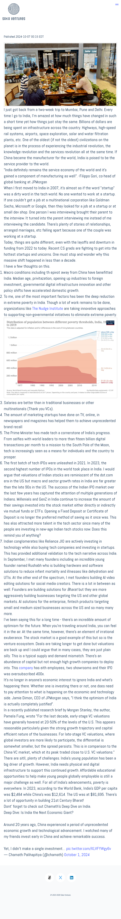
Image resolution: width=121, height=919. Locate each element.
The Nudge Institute (47, 308)
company (26, 667)
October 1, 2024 (77, 854)
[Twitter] (60, 877)
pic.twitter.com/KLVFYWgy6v (88, 848)
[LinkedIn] (71, 877)
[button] (117, 4)
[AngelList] (49, 877)
